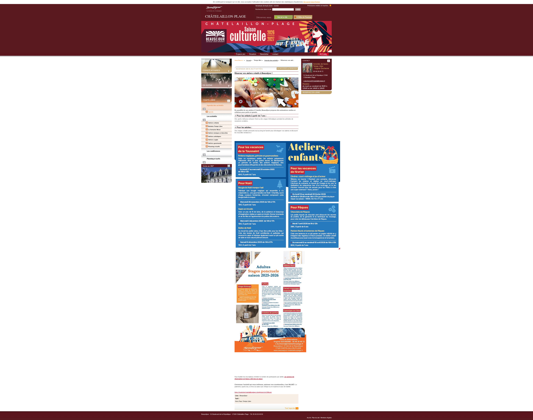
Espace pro (240, 54)
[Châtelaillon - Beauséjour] (227, 20)
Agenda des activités (215, 105)
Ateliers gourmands (215, 143)
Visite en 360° (208, 166)
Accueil (248, 60)
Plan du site (316, 417)
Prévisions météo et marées (317, 6)
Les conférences (213, 151)
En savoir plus (309, 2)
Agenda (210, 112)
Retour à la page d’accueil (324, 54)
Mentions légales (326, 417)
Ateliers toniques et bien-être (218, 133)
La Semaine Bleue (214, 129)
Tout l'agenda (290, 408)
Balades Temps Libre (215, 126)
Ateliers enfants (213, 123)
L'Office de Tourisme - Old (303, 17)
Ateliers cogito (213, 140)
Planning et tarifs (214, 146)
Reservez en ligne (311, 92)
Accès (309, 417)
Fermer (317, 2)
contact (275, 54)
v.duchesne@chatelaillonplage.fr (314, 81)
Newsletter (264, 54)
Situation (252, 54)
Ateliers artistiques (214, 136)
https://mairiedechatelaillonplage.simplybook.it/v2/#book (253, 392)
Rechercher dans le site (263, 9)
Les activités (212, 116)
